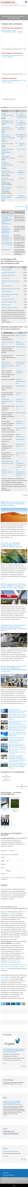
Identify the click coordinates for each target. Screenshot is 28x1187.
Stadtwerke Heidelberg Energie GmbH (10, 288)
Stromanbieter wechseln (11, 1151)
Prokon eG (21, 156)
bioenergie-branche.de (19, 966)
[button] (3, 1004)
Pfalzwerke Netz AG (6, 291)
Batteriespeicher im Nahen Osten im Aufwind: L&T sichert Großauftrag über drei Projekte (14, 503)
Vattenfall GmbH (21, 187)
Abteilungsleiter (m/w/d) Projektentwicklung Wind (7, 121)
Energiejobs (4, 107)
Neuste (20, 107)
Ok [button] (14, 1185)
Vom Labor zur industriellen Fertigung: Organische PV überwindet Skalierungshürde (11, 545)
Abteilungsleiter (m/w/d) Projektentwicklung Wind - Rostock (12, 30)
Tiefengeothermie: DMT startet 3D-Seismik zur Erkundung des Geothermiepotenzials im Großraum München (13, 627)
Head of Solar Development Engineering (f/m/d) (7, 179)
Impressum (6, 1172)
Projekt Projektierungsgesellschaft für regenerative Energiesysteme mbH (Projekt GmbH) (14, 1050)
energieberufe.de (5, 964)
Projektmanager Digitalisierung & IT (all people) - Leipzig (13, 81)
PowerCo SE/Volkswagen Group (21, 172)
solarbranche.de (5, 968)
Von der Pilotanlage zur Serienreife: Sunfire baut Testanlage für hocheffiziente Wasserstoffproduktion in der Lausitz (14, 668)
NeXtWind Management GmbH (21, 196)
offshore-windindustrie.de (7, 966)
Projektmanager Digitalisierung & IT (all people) (6, 129)
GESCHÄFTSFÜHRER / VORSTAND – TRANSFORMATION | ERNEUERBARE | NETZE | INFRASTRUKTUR (7, 220)
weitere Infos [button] (11, 1181)
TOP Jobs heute (13, 107)
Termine (25, 107)
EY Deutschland (21, 162)
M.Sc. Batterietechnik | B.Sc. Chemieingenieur (7, 243)
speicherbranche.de (15, 962)
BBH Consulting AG (6, 269)
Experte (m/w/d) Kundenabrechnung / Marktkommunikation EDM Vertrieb (8, 137)
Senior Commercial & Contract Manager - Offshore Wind (6, 188)
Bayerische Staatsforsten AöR (8, 302)
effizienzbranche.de (5, 962)
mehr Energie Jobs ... (20, 206)
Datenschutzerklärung (14, 877)
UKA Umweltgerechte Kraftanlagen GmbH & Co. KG (13, 28)
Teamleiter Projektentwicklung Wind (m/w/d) (7, 115)
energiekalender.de (14, 964)
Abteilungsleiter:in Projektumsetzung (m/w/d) (7, 157)
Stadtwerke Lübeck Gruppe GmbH (9, 307)
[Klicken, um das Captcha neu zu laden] (8, 871)
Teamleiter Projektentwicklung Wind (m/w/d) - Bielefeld (12, 55)
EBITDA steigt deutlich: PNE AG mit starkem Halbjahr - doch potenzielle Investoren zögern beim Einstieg (13, 586)
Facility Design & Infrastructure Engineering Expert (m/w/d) (7, 172)
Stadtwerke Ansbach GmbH (8, 275)
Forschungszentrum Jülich (7, 299)
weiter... (11, 537)
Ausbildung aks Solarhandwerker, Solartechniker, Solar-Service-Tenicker (6, 237)
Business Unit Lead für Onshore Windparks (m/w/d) (6, 197)
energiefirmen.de (16, 961)
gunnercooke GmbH (6, 286)
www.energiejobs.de (12, 913)
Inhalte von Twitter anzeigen (11, 1133)
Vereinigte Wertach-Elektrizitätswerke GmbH (20, 364)
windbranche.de (23, 964)
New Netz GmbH (5, 278)
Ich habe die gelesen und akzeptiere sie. (13, 878)
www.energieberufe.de (6, 977)
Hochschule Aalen (21, 149)
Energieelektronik (5, 249)
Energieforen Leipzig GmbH (9, 78)
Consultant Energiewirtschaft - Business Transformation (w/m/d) (7, 164)
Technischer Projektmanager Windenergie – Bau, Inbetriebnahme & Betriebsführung (6, 229)
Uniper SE (21, 178)
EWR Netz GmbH (5, 304)
